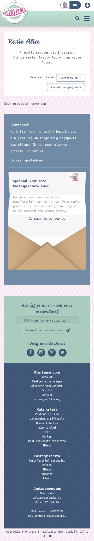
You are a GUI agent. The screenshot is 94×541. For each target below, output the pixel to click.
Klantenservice (47, 372)
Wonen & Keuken (47, 423)
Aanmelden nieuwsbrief (45, 330)
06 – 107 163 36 (47, 502)
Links (47, 478)
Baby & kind (47, 427)
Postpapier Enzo (47, 414)
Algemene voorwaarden (47, 385)
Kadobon (47, 473)
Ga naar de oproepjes (47, 218)
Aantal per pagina (65, 87)
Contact (47, 394)
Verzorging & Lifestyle (47, 418)
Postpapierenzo (47, 456)
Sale (47, 432)
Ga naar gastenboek (26, 160)
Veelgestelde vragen (47, 381)
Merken (47, 436)
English (47, 390)
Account (47, 377)
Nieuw (47, 445)
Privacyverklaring (47, 399)
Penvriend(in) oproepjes (47, 460)
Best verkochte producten (47, 441)
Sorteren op (69, 77)
